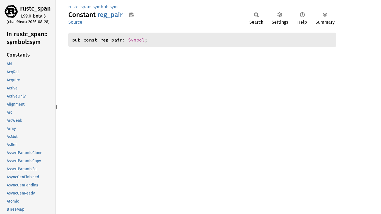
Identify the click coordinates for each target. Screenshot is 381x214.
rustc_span (35, 8)
